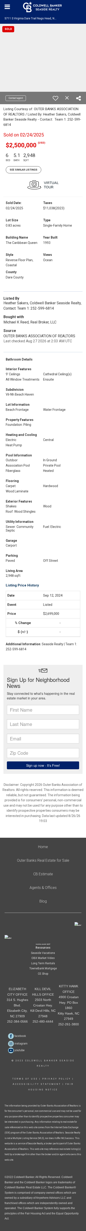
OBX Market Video (43, 958)
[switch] (55, 98)
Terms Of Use (25, 1079)
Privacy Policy (56, 1079)
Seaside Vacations (43, 953)
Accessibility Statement (37, 1084)
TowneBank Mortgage (43, 968)
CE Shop (43, 973)
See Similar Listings (23, 169)
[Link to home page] (43, 7)
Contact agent (15, 98)
